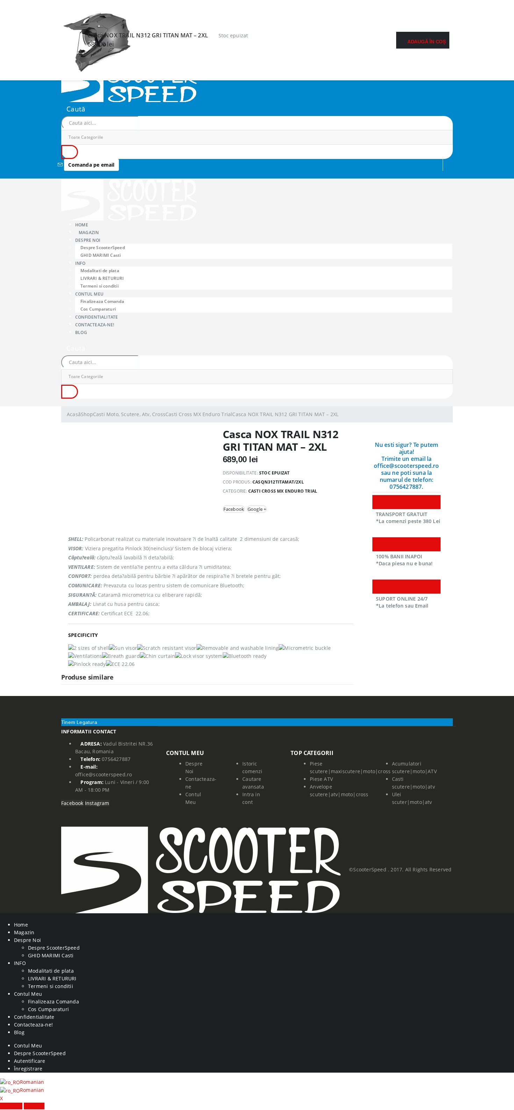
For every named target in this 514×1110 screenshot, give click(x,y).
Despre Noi (27, 940)
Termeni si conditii (50, 986)
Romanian (32, 1082)
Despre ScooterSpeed (102, 248)
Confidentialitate (34, 1017)
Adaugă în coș (426, 41)
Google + (257, 509)
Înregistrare (28, 1068)
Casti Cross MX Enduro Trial (282, 491)
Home (21, 924)
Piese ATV (321, 779)
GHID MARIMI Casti (100, 255)
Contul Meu (89, 294)
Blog (81, 332)
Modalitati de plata (99, 271)
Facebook (233, 509)
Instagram (97, 803)
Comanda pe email (91, 164)
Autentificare (29, 1061)
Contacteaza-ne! (94, 324)
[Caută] (69, 152)
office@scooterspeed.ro (103, 774)
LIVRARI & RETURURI (102, 278)
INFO (80, 263)
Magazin (89, 232)
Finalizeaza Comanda (102, 301)
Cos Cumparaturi (48, 1009)
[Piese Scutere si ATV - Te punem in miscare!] (129, 80)
